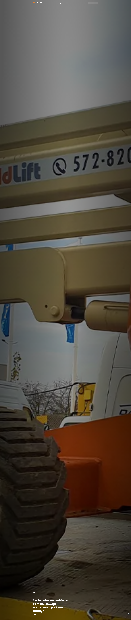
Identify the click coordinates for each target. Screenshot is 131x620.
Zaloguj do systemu (93, 3)
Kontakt (73, 3)
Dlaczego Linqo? (58, 3)
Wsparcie (67, 3)
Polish (83, 3)
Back (35, 592)
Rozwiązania (49, 3)
